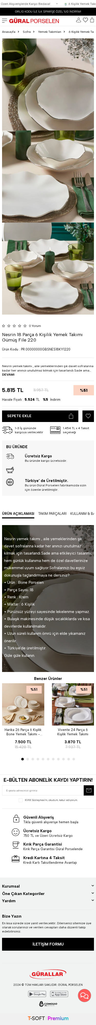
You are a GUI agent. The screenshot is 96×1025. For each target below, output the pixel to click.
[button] (22, 759)
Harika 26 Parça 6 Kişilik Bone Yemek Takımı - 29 (23, 732)
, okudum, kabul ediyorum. (51, 800)
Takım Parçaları (52, 514)
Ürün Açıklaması (18, 514)
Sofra (27, 32)
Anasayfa (8, 32)
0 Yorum (35, 326)
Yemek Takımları (49, 32)
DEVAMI (8, 374)
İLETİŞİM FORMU (48, 944)
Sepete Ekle (19, 416)
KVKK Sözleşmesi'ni (36, 800)
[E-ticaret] (48, 1019)
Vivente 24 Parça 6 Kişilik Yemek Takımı (72, 732)
